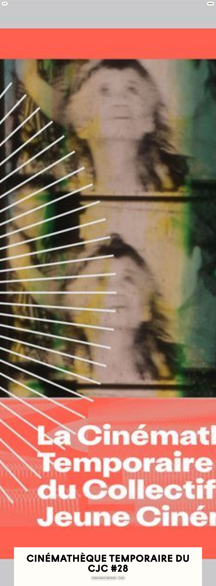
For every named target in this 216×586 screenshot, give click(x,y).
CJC (5, 3)
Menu (210, 3)
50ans (121, 578)
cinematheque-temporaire (104, 578)
